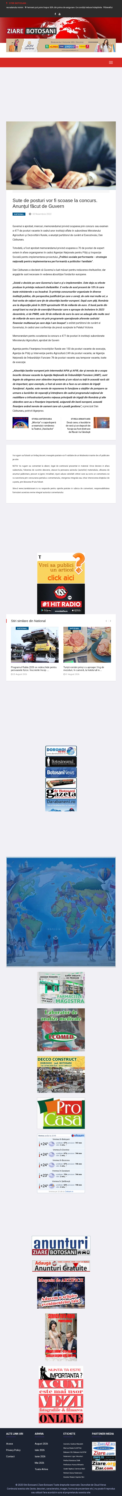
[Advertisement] (61, 92)
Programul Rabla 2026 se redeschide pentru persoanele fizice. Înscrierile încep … (34, 668)
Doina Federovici (75, 1473)
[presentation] (106, 621)
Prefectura (67, 1465)
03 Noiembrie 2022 (42, 214)
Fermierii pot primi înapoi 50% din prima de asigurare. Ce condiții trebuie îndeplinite (41, 7)
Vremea (41, 1136)
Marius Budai (68, 1448)
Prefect (66, 1461)
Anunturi (79, 1456)
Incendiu (66, 1444)
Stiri (82, 1477)
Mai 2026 (39, 1462)
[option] (41, 7)
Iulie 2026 (40, 1450)
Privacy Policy (13, 1450)
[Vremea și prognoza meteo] (78, 1135)
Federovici (67, 1456)
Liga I (74, 1456)
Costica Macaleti (76, 1444)
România (72, 1461)
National (19, 214)
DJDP (76, 1448)
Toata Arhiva (41, 1469)
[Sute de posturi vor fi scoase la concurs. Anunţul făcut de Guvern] (61, 155)
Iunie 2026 (40, 1456)
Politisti (66, 1473)
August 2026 (41, 1443)
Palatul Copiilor (75, 1477)
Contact (10, 1456)
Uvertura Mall (79, 1469)
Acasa (9, 1443)
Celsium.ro (69, 1191)
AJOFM (83, 1452)
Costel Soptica (68, 1469)
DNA (78, 1461)
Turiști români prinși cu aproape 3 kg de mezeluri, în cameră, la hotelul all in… (83, 668)
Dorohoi (66, 1477)
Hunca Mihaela (78, 1465)
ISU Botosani (75, 1452)
